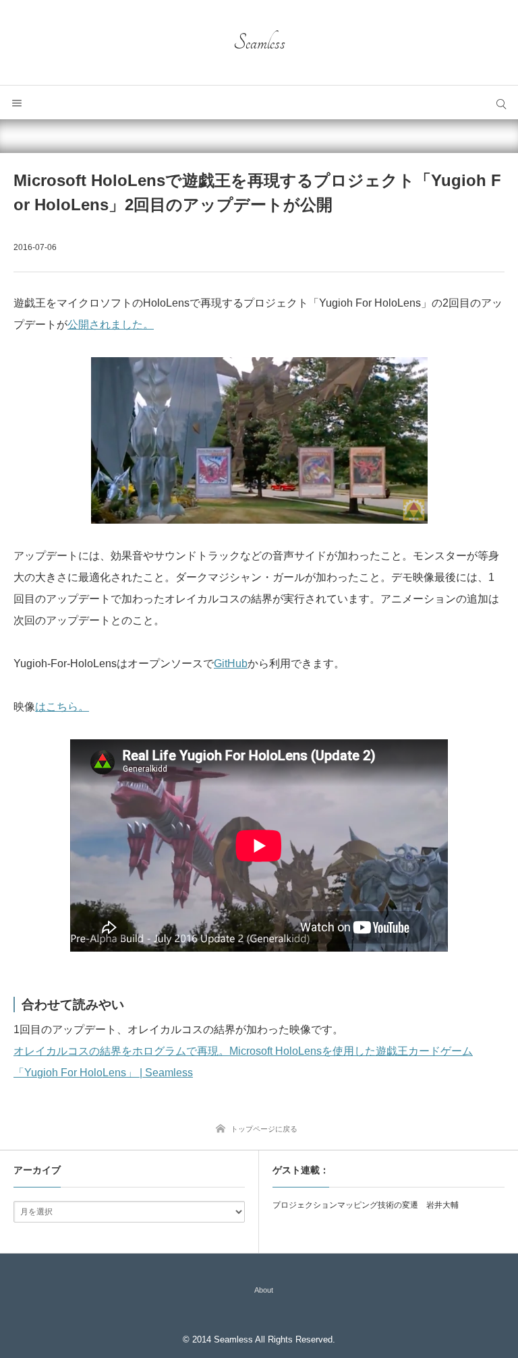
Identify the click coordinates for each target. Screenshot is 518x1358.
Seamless (259, 42)
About (263, 1290)
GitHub (231, 663)
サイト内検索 (501, 102)
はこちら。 (62, 706)
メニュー (17, 102)
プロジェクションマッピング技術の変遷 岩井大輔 (365, 1205)
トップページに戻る (264, 1129)
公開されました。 (110, 324)
